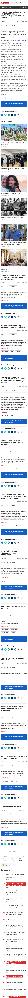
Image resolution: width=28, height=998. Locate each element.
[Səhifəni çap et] (18, 115)
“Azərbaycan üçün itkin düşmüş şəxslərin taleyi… (13, 2)
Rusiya (4, 681)
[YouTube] (26, 7)
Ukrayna (11, 911)
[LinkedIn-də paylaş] (15, 115)
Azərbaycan (11, 98)
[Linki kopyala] (22, 115)
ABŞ (3, 98)
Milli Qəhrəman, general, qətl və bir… (21, 2)
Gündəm (3, 448)
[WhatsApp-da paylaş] (5, 115)
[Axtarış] (25, 2)
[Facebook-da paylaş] (2, 115)
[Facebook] (21, 7)
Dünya (3, 330)
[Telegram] (23, 7)
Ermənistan (19, 526)
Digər (10, 7)
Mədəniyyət (4, 21)
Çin (12, 351)
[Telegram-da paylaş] (9, 115)
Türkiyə (18, 351)
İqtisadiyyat (4, 558)
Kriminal (3, 713)
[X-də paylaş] (12, 115)
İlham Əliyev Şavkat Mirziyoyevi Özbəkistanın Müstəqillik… (17, 2)
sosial (3, 581)
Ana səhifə (4, 7)
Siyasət (3, 612)
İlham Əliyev (5, 632)
